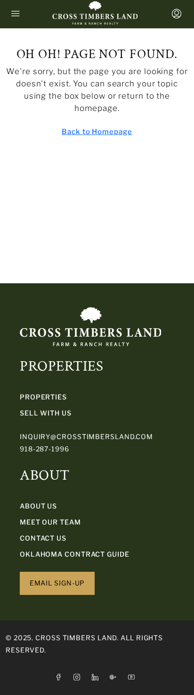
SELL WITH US (46, 413)
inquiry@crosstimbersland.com (86, 436)
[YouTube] (133, 677)
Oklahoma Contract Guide (74, 554)
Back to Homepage (97, 131)
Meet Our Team (50, 522)
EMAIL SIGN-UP (57, 583)
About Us (38, 506)
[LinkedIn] (97, 677)
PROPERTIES (43, 397)
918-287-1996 (44, 449)
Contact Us (43, 538)
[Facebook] (60, 677)
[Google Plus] (115, 677)
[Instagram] (78, 677)
